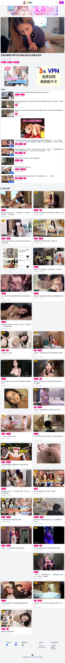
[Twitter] (8, 645)
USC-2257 (41, 645)
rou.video (33, 657)
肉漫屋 (52, 647)
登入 (61, 2)
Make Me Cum (22, 260)
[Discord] (16, 645)
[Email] (24, 645)
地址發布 (53, 648)
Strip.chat (21, 255)
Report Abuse (42, 647)
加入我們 (53, 645)
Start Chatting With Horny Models (23, 251)
